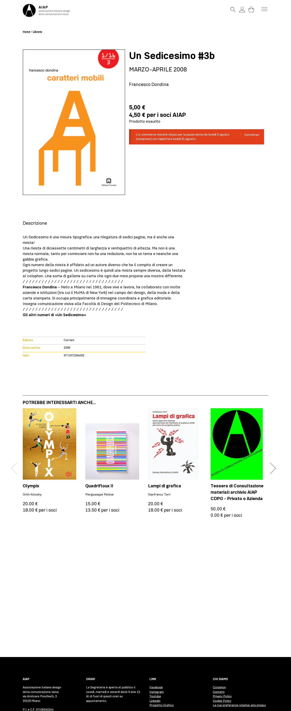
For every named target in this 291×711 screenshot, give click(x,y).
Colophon (219, 687)
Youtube (155, 696)
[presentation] (17, 468)
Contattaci (251, 135)
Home (26, 31)
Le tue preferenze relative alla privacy (239, 705)
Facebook (156, 687)
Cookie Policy (222, 701)
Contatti (218, 692)
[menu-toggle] (264, 9)
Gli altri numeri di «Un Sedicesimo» (54, 315)
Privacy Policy (222, 696)
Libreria (37, 31)
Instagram (156, 692)
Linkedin (154, 701)
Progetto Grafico (161, 705)
